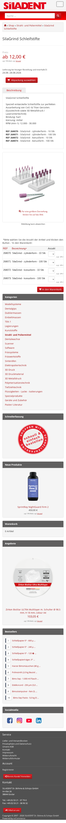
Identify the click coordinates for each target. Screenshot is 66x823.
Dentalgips (10, 308)
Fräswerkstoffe (13, 356)
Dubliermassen (13, 312)
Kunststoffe (11, 330)
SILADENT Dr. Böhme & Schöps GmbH (42, 815)
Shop (11, 25)
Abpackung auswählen (23, 80)
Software (9, 347)
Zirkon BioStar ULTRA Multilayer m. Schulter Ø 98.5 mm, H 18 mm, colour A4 (33, 611)
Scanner (9, 343)
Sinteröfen (10, 361)
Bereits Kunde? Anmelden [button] (18, 776)
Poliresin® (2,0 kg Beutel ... (24, 672)
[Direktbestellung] (33, 439)
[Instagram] (19, 720)
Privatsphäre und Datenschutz (16, 743)
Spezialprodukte (13, 395)
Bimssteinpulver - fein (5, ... (24, 691)
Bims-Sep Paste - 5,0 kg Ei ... (26, 697)
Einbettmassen (13, 317)
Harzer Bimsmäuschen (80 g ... (26, 666)
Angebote (10, 543)
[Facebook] (10, 720)
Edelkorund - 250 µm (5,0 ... (24, 685)
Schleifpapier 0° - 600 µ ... (23, 640)
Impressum (7, 752)
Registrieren (8, 769)
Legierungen (11, 326)
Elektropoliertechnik (15, 365)
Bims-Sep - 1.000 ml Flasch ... (25, 678)
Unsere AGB (8, 746)
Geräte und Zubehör (16, 400)
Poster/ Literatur (13, 404)
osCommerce (19, 818)
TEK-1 (8, 321)
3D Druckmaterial (14, 374)
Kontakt (6, 749)
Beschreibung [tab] (14, 90)
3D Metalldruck (13, 378)
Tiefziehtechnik (13, 387)
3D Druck (10, 369)
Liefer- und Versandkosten (15, 740)
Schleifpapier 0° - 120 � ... (24, 653)
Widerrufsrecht (9, 755)
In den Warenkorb (51, 289)
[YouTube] (29, 720)
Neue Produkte (13, 464)
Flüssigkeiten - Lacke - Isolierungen (23, 391)
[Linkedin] (38, 720)
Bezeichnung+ (19, 248)
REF (5, 248)
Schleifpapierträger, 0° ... (23, 659)
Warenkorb (11, 523)
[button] (58, 15)
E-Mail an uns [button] (13, 810)
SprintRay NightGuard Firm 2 (33, 506)
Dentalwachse (12, 339)
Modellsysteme (13, 304)
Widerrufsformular (11, 758)
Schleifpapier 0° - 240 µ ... (23, 646)
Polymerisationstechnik (17, 382)
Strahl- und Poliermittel (29, 25)
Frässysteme (11, 352)
